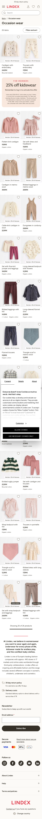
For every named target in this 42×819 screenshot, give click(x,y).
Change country (23, 813)
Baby (4, 18)
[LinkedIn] (37, 763)
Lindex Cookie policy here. (12, 417)
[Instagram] (4, 763)
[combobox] (21, 12)
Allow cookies (21, 430)
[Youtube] (29, 763)
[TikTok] (21, 763)
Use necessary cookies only (21, 436)
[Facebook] (12, 763)
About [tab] (34, 381)
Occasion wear (14, 18)
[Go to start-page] (13, 6)
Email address (8, 715)
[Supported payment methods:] (21, 747)
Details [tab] (21, 381)
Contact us (10, 809)
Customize (20, 423)
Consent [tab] (7, 381)
